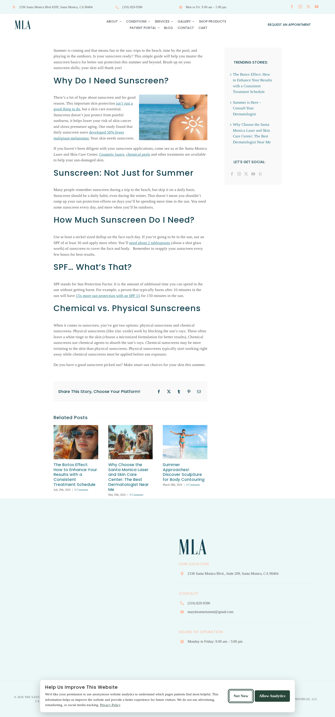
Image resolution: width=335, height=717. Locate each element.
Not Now (241, 696)
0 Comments (81, 489)
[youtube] (316, 6)
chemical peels (138, 154)
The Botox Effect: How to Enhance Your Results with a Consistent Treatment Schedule (75, 474)
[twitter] (308, 6)
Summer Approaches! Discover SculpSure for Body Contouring (183, 472)
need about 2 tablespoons (149, 243)
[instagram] (300, 6)
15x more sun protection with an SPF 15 (108, 296)
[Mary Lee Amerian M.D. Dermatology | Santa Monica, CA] (22, 19)
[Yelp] (260, 174)
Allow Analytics (272, 696)
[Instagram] (239, 174)
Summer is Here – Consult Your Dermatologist (247, 108)
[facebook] (292, 6)
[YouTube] (253, 174)
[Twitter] (246, 174)
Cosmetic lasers (111, 154)
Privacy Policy (110, 705)
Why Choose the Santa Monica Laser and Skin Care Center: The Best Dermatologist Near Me (128, 477)
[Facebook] (232, 174)
